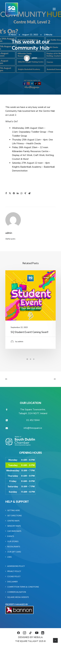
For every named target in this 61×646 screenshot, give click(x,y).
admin (34, 57)
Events (10, 536)
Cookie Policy (13, 576)
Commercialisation (16, 592)
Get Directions (14, 515)
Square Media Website (18, 597)
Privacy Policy (14, 571)
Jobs (9, 557)
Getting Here (13, 510)
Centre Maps (13, 521)
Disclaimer (12, 582)
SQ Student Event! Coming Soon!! (29, 332)
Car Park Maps (14, 531)
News (13, 34)
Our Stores (12, 541)
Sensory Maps (14, 526)
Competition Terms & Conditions (23, 587)
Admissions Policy (16, 566)
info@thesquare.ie (33, 428)
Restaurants (13, 547)
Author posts (10, 239)
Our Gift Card (14, 552)
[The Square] (11, 9)
